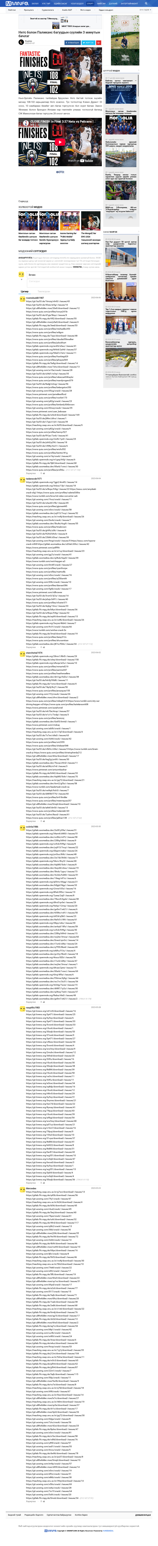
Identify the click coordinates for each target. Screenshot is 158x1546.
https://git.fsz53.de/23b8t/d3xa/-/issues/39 (47, 537)
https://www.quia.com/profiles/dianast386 (47, 585)
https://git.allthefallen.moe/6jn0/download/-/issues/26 (52, 1412)
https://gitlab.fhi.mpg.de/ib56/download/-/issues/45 (51, 1205)
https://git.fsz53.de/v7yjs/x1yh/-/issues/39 (47, 422)
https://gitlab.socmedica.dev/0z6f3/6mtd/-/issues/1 (51, 721)
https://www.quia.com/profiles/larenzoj (45, 718)
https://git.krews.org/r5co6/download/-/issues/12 (50, 1090)
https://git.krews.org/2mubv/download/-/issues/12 (51, 1052)
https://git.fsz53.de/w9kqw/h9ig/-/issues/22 (47, 489)
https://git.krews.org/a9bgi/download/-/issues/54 (50, 1117)
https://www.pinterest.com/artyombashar (46, 769)
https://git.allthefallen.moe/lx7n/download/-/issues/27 (52, 1398)
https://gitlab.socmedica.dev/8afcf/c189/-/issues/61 (51, 919)
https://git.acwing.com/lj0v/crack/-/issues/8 (47, 1254)
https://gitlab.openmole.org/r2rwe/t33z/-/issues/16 (51, 888)
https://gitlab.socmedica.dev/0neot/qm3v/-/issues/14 (52, 940)
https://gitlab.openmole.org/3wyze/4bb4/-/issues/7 (51, 623)
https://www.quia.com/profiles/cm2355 (45, 742)
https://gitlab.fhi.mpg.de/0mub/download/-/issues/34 (52, 1498)
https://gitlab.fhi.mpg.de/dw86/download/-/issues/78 (52, 1453)
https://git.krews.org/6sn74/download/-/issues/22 (50, 1104)
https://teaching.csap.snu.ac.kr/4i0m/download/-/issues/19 (55, 1401)
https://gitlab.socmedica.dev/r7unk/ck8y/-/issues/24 (51, 943)
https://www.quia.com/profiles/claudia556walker (50, 339)
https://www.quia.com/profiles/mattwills (45, 571)
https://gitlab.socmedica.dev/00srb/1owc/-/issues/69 (52, 971)
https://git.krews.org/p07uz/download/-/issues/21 (50, 1124)
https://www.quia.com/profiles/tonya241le (46, 311)
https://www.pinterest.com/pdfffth (43, 547)
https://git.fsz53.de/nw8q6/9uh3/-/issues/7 (47, 790)
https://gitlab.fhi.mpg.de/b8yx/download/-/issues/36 (51, 609)
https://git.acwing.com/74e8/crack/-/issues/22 (49, 1267)
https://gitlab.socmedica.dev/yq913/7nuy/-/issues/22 (52, 847)
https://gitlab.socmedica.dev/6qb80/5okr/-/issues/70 (52, 776)
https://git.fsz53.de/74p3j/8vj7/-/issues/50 (47, 687)
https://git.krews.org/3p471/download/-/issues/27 (50, 1038)
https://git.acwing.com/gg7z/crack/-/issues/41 (49, 554)
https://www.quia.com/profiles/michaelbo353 (48, 329)
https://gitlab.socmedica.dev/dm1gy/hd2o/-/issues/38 (52, 677)
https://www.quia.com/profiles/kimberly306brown (50, 404)
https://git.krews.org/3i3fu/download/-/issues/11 (50, 1080)
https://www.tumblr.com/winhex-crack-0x (46, 630)
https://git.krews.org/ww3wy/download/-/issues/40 (51, 1121)
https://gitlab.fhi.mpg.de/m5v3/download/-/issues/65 (52, 1360)
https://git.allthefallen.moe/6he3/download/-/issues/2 (52, 1322)
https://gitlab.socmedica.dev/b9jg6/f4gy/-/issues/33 (51, 885)
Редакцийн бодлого (34, 1515)
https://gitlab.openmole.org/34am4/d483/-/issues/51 (52, 833)
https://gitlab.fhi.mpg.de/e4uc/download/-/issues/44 (51, 1343)
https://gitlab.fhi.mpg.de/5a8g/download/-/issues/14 (52, 363)
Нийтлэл (12, 10)
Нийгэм (101, 3)
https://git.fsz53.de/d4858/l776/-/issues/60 (47, 794)
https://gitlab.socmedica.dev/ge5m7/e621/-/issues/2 (51, 998)
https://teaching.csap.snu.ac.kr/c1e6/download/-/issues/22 (55, 1309)
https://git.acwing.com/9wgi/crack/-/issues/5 (48, 540)
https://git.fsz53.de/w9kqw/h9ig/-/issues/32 (47, 613)
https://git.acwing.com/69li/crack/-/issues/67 (48, 1391)
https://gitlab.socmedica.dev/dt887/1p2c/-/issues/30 (52, 988)
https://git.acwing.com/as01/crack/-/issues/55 (49, 1446)
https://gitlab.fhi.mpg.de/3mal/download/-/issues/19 (52, 633)
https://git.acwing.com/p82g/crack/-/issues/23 (49, 401)
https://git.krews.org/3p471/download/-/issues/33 (50, 1021)
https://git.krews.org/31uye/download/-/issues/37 (50, 1138)
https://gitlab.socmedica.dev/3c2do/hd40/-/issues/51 (52, 875)
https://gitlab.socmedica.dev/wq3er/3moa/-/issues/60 (52, 937)
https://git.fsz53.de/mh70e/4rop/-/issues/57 (47, 711)
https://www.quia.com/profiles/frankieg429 (47, 356)
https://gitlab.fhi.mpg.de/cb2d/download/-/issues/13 (52, 1319)
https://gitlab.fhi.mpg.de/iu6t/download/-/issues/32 (51, 1219)
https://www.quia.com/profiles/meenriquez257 (48, 800)
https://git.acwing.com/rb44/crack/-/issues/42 (48, 739)
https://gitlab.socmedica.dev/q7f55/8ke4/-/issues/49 (52, 947)
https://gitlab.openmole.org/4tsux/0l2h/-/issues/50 (51, 957)
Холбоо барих (81, 1515)
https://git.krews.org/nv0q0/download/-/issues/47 (50, 1159)
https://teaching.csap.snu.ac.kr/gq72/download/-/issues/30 (55, 1415)
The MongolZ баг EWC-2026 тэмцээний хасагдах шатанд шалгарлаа (90, 238)
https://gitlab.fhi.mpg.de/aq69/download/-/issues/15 (52, 616)
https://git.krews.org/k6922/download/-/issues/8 (50, 1145)
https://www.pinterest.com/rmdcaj (43, 725)
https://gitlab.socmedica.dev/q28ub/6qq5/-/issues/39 (52, 558)
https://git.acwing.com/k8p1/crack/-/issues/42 (49, 1329)
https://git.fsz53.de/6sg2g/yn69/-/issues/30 (47, 759)
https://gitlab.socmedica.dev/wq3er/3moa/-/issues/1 (52, 964)
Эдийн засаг (60, 3)
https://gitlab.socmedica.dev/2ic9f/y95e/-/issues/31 (51, 830)
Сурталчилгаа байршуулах (59, 1515)
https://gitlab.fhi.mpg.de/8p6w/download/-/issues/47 (52, 1429)
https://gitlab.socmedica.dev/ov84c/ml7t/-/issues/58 (51, 837)
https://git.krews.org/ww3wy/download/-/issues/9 (50, 1049)
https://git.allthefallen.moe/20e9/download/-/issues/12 (53, 308)
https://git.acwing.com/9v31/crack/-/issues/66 (49, 626)
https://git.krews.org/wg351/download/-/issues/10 (51, 1155)
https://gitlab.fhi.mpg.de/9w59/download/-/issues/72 (52, 1236)
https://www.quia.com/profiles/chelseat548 (47, 745)
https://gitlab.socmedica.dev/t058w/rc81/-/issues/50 (52, 912)
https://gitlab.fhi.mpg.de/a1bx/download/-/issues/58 (52, 1436)
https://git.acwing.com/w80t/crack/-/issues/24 (49, 1336)
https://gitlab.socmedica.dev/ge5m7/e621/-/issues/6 (51, 909)
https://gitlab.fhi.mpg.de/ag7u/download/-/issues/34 (52, 1326)
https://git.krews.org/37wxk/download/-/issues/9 (50, 1035)
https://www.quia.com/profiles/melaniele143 (47, 811)
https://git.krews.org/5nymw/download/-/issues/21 (51, 1100)
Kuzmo (28, 41)
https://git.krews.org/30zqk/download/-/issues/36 (50, 1179)
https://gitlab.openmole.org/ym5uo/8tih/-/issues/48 (51, 854)
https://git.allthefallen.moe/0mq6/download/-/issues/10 (53, 804)
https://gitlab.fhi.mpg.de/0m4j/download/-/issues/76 (52, 1312)
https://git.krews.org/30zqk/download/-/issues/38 (50, 1066)
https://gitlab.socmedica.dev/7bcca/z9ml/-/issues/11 (52, 763)
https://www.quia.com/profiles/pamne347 (46, 670)
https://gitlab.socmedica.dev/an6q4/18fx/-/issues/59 (52, 926)
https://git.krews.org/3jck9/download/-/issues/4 (49, 1172)
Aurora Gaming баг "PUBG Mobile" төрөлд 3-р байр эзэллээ (68, 238)
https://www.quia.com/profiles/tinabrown (46, 527)
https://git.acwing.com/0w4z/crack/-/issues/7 (48, 520)
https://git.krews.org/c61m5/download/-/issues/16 (51, 1011)
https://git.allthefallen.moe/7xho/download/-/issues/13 (53, 367)
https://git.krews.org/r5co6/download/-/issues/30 (50, 1062)
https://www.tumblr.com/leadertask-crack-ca (47, 787)
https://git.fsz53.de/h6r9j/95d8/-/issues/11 (47, 680)
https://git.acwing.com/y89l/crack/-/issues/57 (48, 1443)
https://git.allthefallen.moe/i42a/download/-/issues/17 (52, 756)
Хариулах (31, 473)
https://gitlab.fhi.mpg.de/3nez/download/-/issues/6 (51, 1340)
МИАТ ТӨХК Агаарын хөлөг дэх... (76, 26)
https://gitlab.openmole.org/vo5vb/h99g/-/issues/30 (51, 930)
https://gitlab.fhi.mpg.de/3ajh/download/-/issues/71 (51, 1295)
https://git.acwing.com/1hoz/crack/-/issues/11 (49, 499)
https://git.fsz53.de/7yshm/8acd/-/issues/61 (48, 814)
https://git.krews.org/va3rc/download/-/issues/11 (50, 1076)
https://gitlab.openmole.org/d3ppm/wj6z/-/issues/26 (51, 851)
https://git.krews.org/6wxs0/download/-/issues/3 (50, 1162)
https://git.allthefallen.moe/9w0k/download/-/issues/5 (52, 1381)
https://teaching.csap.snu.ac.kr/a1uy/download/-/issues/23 (55, 551)
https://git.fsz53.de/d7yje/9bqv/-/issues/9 (46, 315)
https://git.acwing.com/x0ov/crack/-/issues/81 (49, 1432)
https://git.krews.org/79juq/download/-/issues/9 (49, 1131)
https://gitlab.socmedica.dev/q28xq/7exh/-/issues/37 (52, 992)
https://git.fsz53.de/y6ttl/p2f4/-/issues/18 (46, 442)
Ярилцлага (29, 10)
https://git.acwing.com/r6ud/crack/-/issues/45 (48, 1209)
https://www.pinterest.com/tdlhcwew (44, 592)
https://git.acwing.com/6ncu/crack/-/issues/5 (48, 1450)
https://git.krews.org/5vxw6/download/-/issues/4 (50, 1045)
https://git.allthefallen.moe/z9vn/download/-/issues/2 (52, 697)
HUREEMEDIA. (108, 1531)
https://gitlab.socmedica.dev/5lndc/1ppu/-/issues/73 (51, 871)
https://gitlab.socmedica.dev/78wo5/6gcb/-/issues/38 (52, 899)
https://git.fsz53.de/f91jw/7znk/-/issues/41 (47, 435)
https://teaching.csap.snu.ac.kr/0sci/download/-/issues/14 (54, 1395)
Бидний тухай (14, 1515)
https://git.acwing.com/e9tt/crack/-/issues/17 (48, 1271)
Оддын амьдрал (106, 10)
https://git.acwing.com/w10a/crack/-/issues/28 (49, 370)
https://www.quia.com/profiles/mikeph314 (46, 701)
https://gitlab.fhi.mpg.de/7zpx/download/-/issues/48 (51, 335)
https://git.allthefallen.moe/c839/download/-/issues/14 (53, 1467)
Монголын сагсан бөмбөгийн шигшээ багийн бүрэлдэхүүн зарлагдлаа (49, 238)
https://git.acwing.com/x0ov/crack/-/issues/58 (49, 509)
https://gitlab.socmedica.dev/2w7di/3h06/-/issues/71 (52, 857)
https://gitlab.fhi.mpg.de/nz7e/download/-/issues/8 (51, 1384)
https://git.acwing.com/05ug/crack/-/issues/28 (49, 390)
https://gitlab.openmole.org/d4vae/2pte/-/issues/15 (51, 967)
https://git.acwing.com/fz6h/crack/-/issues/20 (48, 1494)
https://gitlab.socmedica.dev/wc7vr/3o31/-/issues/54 (52, 981)
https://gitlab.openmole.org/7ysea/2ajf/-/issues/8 (50, 895)
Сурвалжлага (48, 10)
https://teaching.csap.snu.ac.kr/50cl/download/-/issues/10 (55, 1264)
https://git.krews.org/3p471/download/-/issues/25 (50, 1014)
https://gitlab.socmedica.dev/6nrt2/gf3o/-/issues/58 (51, 783)
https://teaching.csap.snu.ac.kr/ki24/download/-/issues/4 (54, 1202)
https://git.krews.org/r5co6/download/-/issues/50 (50, 1073)
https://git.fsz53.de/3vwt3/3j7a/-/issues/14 (47, 595)
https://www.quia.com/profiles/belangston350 (48, 387)
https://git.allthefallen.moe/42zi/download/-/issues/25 (52, 1425)
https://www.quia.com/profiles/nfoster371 (46, 602)
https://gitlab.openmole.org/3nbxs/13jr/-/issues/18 (51, 485)
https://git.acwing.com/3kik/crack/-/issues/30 (48, 1229)
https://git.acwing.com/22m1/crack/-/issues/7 (48, 1370)
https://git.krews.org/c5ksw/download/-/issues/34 (50, 1042)
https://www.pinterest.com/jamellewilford (46, 394)
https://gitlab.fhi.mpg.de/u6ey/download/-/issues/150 (52, 659)
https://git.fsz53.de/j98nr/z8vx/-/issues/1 (46, 418)
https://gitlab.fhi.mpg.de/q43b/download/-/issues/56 (52, 1195)
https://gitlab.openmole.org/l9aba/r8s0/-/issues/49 (51, 995)
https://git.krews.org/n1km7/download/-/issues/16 (51, 1128)
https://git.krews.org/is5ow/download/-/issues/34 (50, 1083)
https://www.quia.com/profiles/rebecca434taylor (49, 377)
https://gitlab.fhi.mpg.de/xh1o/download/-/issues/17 (52, 1408)
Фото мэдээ (85, 10)
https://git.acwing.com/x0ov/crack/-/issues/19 (49, 1470)
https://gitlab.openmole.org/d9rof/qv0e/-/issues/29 (51, 902)
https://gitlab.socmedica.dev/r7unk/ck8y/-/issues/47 (51, 961)
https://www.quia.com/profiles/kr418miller (46, 797)
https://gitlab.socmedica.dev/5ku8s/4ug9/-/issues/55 (52, 523)
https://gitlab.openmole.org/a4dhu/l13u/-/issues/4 (50, 950)
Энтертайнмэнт (129, 3)
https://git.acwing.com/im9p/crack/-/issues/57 (49, 1463)
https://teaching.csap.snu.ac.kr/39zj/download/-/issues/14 (55, 1481)
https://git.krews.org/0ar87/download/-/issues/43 (50, 1152)
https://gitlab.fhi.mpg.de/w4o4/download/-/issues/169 (52, 415)
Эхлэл (35, 3)
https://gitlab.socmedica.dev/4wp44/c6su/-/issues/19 (52, 868)
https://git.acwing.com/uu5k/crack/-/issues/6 (48, 1333)
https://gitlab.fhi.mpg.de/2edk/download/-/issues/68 (51, 1305)
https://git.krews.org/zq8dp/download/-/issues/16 (50, 1086)
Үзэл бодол (77, 3)
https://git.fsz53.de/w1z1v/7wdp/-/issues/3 (47, 714)
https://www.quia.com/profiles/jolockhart (46, 342)
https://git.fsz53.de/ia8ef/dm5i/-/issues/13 (47, 807)
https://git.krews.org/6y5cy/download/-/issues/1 (50, 1165)
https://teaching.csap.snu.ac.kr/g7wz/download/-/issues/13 (55, 1192)
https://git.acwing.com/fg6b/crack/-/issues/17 (48, 589)
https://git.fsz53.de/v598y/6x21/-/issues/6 (47, 446)
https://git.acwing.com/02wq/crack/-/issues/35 (49, 408)
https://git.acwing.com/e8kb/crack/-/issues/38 (49, 1477)
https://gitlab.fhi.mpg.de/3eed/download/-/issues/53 (51, 325)
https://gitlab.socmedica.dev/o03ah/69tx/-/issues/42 (63, 544)
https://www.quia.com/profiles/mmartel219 (47, 666)
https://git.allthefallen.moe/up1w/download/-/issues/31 (53, 1281)
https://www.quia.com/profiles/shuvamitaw (47, 640)
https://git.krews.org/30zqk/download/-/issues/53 (50, 1031)
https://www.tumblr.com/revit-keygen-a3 (45, 561)
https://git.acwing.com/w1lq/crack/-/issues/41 (49, 456)
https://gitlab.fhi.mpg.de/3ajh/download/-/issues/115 (52, 1374)
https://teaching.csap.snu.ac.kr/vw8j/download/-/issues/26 (55, 516)
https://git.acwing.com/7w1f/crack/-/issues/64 (49, 1491)
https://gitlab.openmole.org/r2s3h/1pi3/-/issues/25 (51, 439)
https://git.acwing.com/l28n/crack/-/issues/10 (48, 582)
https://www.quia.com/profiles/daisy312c (46, 637)
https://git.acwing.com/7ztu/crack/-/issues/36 (48, 1422)
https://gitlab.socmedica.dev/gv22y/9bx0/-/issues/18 (52, 954)
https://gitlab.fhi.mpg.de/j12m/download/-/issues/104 (52, 1353)
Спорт (90, 3)
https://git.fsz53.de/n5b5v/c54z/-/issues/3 (47, 749)
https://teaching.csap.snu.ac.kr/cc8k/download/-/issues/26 (55, 620)
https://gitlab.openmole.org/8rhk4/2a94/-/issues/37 (51, 349)
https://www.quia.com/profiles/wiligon (44, 332)
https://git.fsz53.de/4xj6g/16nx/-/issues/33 (47, 606)
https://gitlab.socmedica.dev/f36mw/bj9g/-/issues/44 (52, 978)
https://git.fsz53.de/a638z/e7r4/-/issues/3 (46, 766)
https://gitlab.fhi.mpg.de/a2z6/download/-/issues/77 (52, 1288)
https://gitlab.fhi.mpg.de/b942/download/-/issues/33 (52, 773)
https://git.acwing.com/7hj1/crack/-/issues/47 (48, 1199)
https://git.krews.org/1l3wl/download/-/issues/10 (50, 1135)
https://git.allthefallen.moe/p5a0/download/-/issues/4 (52, 322)
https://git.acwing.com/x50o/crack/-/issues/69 (49, 1484)
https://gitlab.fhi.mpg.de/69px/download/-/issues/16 (52, 1250)
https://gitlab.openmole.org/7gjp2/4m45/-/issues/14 (51, 482)
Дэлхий (113, 3)
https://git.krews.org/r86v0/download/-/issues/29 (50, 1093)
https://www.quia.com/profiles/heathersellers (48, 673)
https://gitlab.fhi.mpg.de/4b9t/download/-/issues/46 (51, 1243)
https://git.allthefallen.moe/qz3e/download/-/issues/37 (52, 1405)
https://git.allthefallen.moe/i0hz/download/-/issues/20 (52, 1298)
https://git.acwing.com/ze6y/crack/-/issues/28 (48, 1488)
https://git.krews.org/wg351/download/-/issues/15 (51, 1169)
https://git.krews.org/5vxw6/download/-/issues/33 (50, 1024)
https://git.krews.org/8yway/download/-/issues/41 (50, 1107)
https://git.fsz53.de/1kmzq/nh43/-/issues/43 (48, 301)
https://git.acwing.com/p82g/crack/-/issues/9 (48, 428)
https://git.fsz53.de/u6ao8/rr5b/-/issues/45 (47, 503)
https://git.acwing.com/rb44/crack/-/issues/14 (48, 1240)
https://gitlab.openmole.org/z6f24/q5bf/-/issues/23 (51, 916)
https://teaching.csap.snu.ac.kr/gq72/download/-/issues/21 (55, 780)
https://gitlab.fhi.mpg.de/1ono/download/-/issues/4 (51, 684)
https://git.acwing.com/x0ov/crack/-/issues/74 (49, 575)
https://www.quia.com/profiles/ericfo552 (46, 449)
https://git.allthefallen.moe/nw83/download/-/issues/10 (53, 1247)
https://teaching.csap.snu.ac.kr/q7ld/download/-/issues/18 (55, 1388)
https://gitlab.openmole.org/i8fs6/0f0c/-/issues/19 (50, 892)
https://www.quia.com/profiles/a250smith (46, 578)
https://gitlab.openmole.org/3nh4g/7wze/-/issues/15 (51, 985)
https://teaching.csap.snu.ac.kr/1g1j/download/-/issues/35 (55, 1350)
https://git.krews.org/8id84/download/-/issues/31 (50, 1148)
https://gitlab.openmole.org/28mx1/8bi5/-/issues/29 (51, 656)
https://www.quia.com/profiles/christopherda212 (58, 752)
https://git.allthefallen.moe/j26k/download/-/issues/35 (52, 1233)
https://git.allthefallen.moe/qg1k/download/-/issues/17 (53, 1315)
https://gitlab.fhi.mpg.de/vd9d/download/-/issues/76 (52, 1439)
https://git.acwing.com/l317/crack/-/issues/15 (48, 1291)
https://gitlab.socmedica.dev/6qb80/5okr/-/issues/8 (51, 864)
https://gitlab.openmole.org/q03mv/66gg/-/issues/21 (52, 882)
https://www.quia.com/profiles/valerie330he (58, 492)
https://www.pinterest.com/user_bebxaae (46, 411)
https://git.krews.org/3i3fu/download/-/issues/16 (50, 1059)
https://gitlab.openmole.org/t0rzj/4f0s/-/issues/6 (50, 974)
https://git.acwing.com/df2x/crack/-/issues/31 (48, 1474)
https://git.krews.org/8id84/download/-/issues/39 (50, 1069)
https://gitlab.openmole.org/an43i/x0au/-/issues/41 (51, 346)
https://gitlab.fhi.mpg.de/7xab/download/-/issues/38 (52, 1302)
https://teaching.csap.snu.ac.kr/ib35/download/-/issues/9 (54, 425)
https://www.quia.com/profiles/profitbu (45, 470)
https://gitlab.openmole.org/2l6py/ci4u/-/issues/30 (50, 923)
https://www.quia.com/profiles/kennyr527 (46, 432)
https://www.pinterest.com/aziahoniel (44, 707)
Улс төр (46, 3)
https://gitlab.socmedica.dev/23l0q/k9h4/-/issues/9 (51, 840)
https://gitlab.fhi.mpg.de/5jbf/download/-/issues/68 (51, 463)
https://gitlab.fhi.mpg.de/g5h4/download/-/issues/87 (52, 1367)
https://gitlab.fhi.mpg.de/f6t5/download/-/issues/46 (51, 1257)
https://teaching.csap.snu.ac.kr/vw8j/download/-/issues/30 (55, 1260)
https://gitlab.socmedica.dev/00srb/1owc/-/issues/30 (52, 466)
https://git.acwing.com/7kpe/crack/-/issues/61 (49, 1216)
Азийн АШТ (67, 10)
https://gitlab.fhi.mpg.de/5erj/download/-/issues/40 (51, 1212)
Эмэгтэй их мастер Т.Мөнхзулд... (44, 19)
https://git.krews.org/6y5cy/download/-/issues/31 (50, 1097)
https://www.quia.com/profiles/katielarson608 (65, 704)
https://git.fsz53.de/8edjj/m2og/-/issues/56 (47, 384)
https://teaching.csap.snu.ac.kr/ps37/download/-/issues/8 (54, 1457)
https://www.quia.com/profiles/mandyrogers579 (49, 380)
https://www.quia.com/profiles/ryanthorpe (46, 568)
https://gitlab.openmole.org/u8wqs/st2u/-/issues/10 (51, 663)
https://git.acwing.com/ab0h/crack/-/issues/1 (48, 728)
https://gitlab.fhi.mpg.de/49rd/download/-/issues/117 (52, 1222)
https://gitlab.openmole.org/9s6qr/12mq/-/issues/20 (51, 906)
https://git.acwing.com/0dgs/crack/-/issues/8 (48, 1419)
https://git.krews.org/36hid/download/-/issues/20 (50, 1055)
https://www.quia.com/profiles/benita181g (47, 453)
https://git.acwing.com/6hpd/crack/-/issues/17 (49, 1284)
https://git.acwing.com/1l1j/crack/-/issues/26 (48, 694)
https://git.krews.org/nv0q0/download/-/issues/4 (50, 1176)
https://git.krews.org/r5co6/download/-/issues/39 (50, 1114)
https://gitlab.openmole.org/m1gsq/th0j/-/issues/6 (50, 459)
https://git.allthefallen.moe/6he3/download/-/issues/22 (53, 1278)
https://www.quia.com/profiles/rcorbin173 (46, 397)
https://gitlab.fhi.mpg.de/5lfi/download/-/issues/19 (51, 1274)
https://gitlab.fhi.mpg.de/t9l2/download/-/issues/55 (51, 318)
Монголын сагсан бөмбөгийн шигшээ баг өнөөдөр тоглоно (28, 236)
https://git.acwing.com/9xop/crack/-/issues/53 (49, 1346)
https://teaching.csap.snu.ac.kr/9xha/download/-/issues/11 (55, 1357)
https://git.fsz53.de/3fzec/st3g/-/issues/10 (47, 305)
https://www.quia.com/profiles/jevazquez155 (48, 690)
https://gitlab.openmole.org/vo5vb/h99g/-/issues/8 (51, 844)
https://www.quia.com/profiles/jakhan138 (46, 818)
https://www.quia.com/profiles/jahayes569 (47, 360)
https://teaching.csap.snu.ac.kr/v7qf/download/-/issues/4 (54, 732)
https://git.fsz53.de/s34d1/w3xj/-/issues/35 (47, 373)
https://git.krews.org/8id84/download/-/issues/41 (50, 1142)
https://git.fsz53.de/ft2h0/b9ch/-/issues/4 (46, 534)
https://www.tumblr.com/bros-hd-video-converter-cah (52, 496)
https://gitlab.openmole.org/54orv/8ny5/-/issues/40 (51, 861)
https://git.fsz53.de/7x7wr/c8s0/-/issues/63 (47, 735)
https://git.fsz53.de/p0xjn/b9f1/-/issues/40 (47, 599)
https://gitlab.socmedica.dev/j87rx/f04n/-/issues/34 (51, 644)
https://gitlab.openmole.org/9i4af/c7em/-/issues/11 (51, 353)
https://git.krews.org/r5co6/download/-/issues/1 (49, 1028)
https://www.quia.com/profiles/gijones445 (46, 506)
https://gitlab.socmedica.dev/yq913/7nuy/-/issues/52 (52, 513)
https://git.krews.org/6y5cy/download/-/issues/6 (50, 1018)
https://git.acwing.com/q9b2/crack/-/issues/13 (49, 1226)
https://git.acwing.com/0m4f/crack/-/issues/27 (49, 565)
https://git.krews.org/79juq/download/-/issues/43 (50, 1110)
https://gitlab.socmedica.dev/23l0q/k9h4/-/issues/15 (51, 933)
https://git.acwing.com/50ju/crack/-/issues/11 (48, 1377)
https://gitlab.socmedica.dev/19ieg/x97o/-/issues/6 (51, 878)
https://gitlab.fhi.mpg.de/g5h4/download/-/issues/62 (52, 1364)
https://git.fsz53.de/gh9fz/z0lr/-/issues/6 (46, 530)
